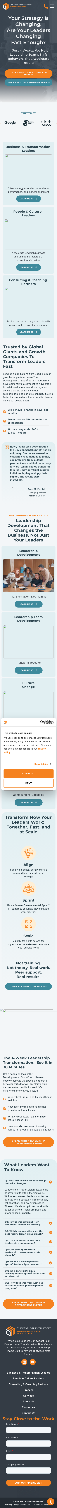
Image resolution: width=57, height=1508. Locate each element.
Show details (41, 764)
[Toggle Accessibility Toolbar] (51, 1502)
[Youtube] (33, 1362)
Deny (28, 783)
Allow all (28, 773)
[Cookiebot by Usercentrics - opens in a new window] (41, 722)
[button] (1, 123)
